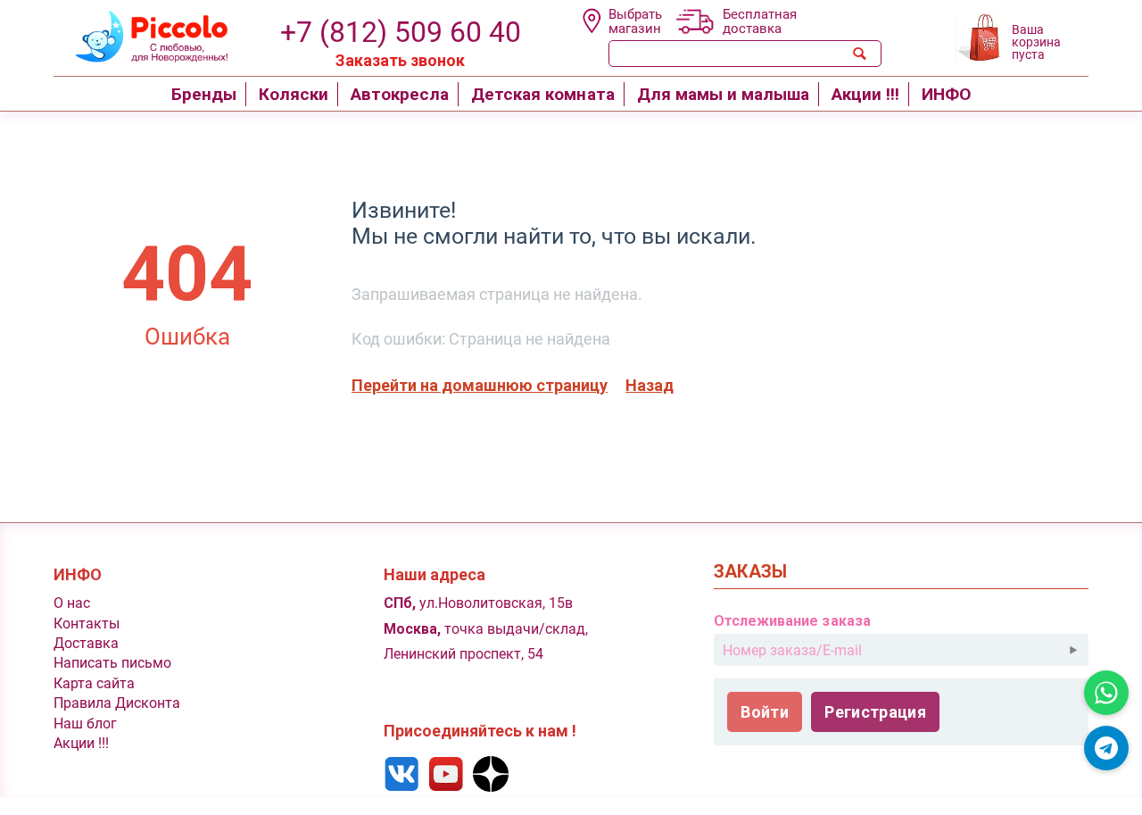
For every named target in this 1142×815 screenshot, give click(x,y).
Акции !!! (81, 743)
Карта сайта (94, 683)
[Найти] (860, 53)
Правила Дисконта (117, 702)
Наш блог (85, 723)
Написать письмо (112, 662)
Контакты (87, 623)
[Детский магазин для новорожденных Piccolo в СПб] (141, 34)
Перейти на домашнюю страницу (480, 385)
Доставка (86, 643)
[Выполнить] (1073, 650)
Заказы (750, 571)
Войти (765, 712)
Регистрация (875, 712)
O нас (72, 603)
